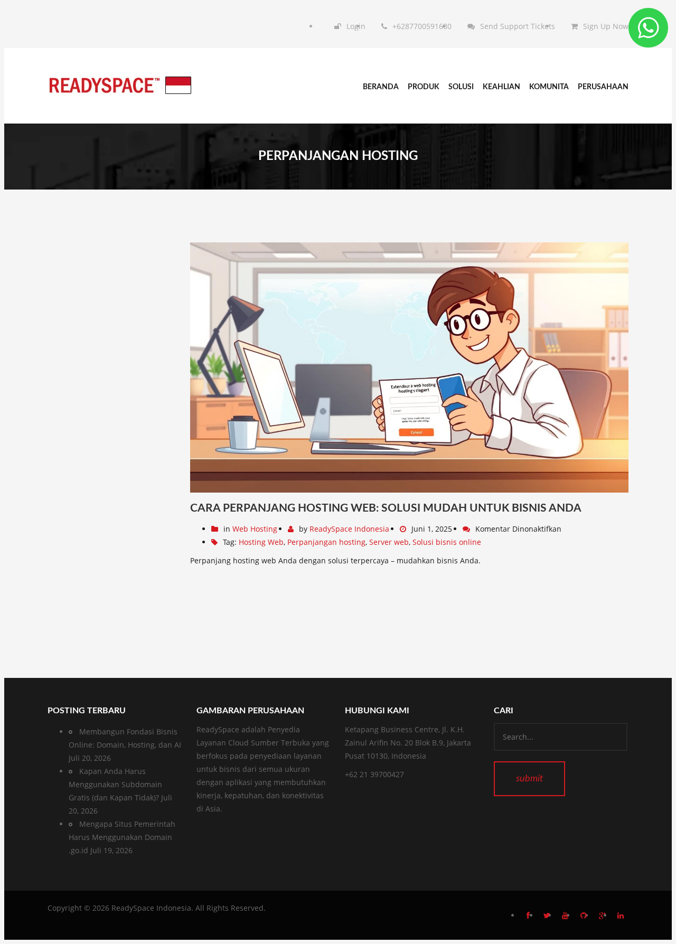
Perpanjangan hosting (326, 542)
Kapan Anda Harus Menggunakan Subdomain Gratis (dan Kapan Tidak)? (115, 784)
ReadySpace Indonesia (349, 529)
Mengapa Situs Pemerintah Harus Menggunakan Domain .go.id (122, 837)
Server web (389, 542)
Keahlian (501, 87)
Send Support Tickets (517, 26)
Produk (423, 87)
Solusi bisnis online (446, 542)
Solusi (461, 87)
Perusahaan (603, 87)
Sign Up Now (605, 26)
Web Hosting (254, 529)
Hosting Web (261, 542)
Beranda (381, 87)
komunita (549, 87)
